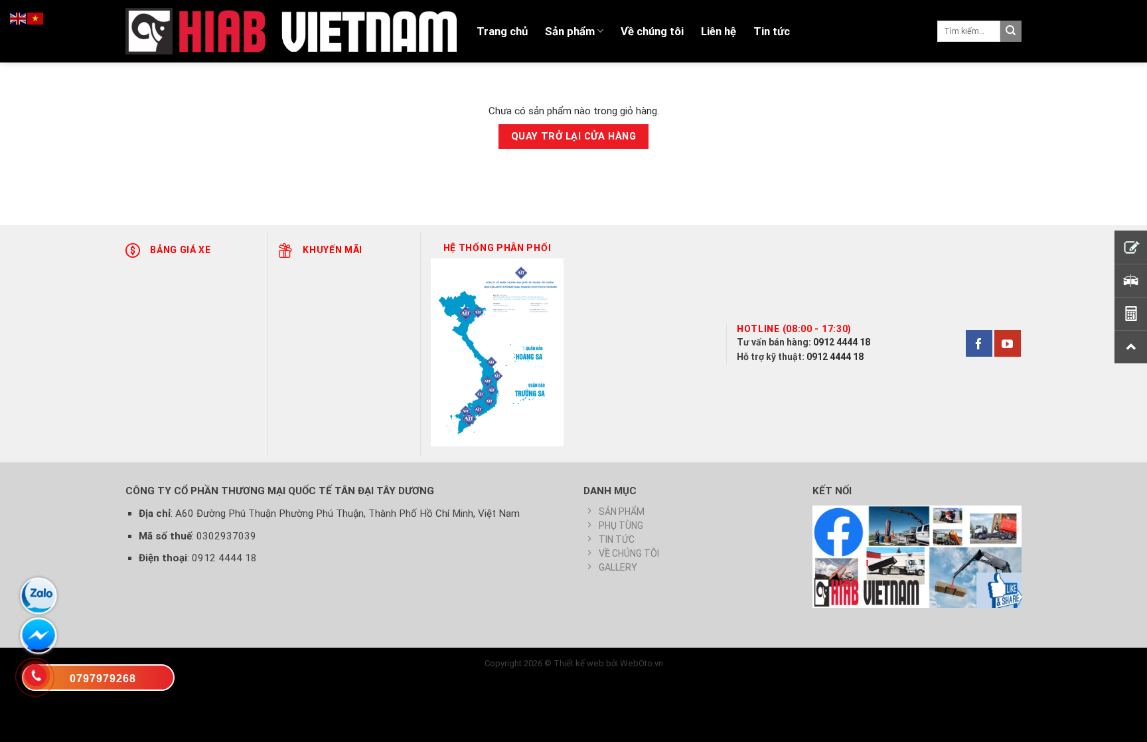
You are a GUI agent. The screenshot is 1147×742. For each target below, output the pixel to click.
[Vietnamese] (35, 18)
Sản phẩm (570, 31)
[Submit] (1011, 31)
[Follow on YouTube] (1007, 343)
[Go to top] (1120, 723)
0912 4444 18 (841, 342)
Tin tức (771, 31)
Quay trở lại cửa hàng (573, 136)
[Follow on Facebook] (979, 343)
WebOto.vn (641, 663)
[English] (18, 18)
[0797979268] (98, 680)
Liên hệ (718, 31)
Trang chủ (502, 31)
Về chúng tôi (652, 31)
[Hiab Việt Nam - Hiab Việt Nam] (291, 31)
